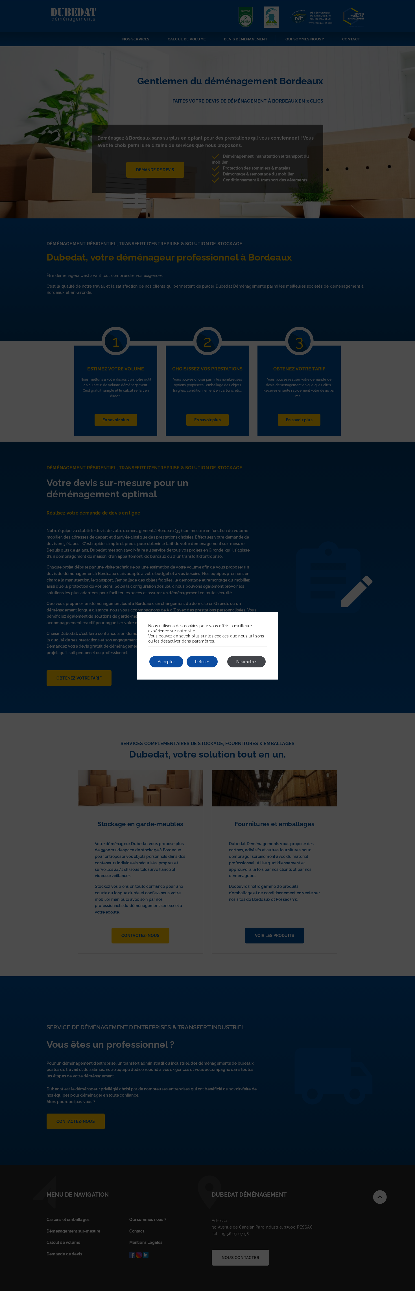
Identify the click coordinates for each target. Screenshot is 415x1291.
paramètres (203, 641)
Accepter (166, 661)
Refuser (202, 661)
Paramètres (246, 661)
